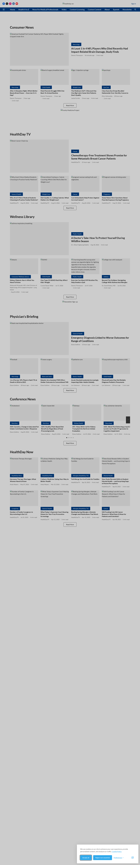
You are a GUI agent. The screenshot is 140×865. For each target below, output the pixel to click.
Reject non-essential (102, 858)
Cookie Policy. (117, 851)
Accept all (85, 858)
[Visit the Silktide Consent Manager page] (132, 857)
